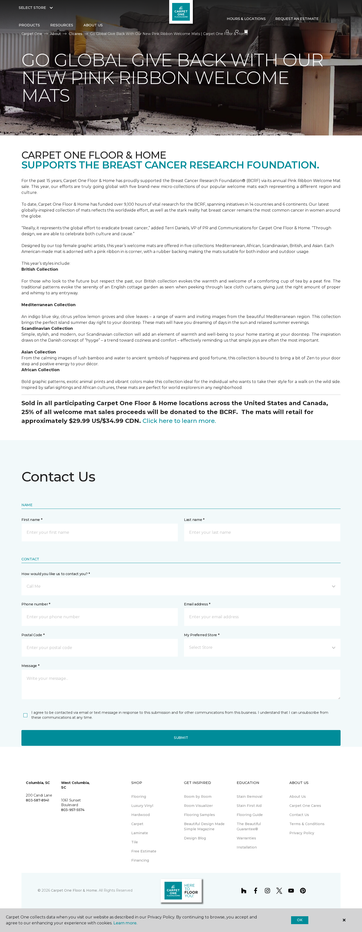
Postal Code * (32, 635)
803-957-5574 (72, 810)
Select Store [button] (32, 7)
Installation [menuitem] (247, 847)
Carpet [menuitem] (137, 824)
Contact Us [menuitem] (299, 815)
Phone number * (35, 604)
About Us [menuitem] (297, 796)
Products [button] (29, 25)
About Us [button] (93, 25)
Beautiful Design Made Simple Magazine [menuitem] (204, 826)
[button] (227, 31)
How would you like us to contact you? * (55, 574)
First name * (31, 519)
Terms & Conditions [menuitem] (307, 824)
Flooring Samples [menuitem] (199, 815)
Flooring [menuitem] (138, 796)
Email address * (197, 604)
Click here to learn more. (179, 420)
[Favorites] (237, 31)
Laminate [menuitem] (139, 833)
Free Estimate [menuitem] (143, 851)
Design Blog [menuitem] (195, 838)
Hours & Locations (246, 19)
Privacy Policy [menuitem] (301, 833)
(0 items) (246, 31)
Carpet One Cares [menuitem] (305, 805)
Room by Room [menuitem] (198, 796)
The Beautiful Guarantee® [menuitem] (249, 826)
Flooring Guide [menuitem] (250, 815)
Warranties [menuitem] (246, 838)
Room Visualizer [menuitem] (198, 805)
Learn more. (125, 923)
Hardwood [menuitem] (140, 815)
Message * (30, 665)
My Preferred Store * (201, 635)
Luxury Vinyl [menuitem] (142, 805)
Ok (299, 920)
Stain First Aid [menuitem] (249, 805)
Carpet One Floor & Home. (74, 890)
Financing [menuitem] (140, 860)
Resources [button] (61, 25)
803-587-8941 (37, 800)
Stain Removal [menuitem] (249, 796)
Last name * (194, 519)
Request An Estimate (297, 19)
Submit (181, 737)
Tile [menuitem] (134, 842)
